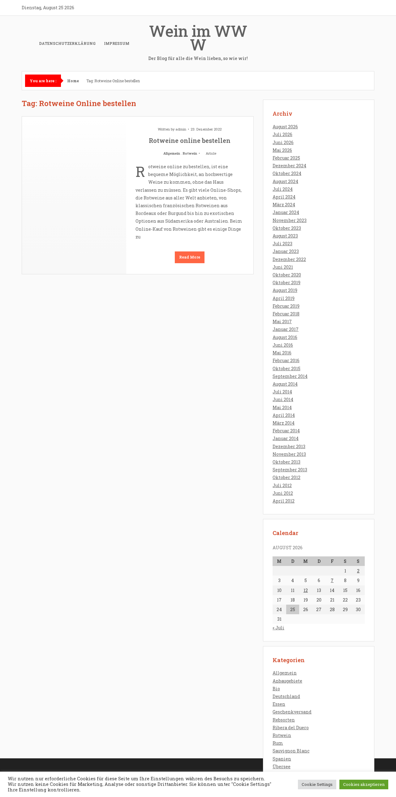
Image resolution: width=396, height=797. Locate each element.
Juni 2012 (283, 493)
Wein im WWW (198, 41)
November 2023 (290, 220)
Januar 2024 (286, 212)
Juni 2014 (283, 399)
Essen (279, 704)
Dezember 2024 (289, 166)
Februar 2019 (286, 306)
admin (180, 129)
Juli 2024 (283, 189)
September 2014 (290, 376)
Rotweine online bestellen (189, 140)
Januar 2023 (286, 251)
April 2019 (284, 298)
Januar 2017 (286, 329)
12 (305, 590)
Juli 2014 (282, 392)
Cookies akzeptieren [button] (364, 784)
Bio (276, 689)
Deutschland (286, 696)
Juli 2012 (282, 485)
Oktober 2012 (286, 477)
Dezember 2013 (289, 446)
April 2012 (284, 501)
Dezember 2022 (289, 259)
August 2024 (285, 181)
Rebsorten (284, 720)
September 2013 (290, 470)
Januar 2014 (286, 438)
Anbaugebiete (287, 681)
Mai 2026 (282, 150)
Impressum (116, 43)
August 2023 (285, 236)
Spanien (282, 759)
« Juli (278, 628)
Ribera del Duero (291, 728)
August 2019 (285, 290)
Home (73, 81)
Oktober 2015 (286, 368)
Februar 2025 (286, 158)
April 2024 (284, 197)
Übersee (282, 766)
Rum (278, 743)
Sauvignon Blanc (291, 751)
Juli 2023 (282, 243)
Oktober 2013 (286, 462)
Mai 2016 (282, 353)
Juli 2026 (282, 134)
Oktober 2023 (287, 228)
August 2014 (285, 384)
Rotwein (190, 153)
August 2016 (285, 337)
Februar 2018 (286, 314)
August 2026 (285, 127)
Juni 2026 (283, 142)
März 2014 (284, 423)
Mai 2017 (282, 321)
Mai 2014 (282, 407)
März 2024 (284, 205)
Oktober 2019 (286, 282)
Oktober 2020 (287, 275)
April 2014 (284, 415)
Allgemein (171, 153)
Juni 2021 (283, 267)
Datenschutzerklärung (67, 43)
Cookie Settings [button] (317, 784)
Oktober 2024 (287, 173)
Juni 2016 (283, 345)
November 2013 (289, 454)
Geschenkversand (292, 712)
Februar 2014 (286, 431)
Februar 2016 (286, 360)
